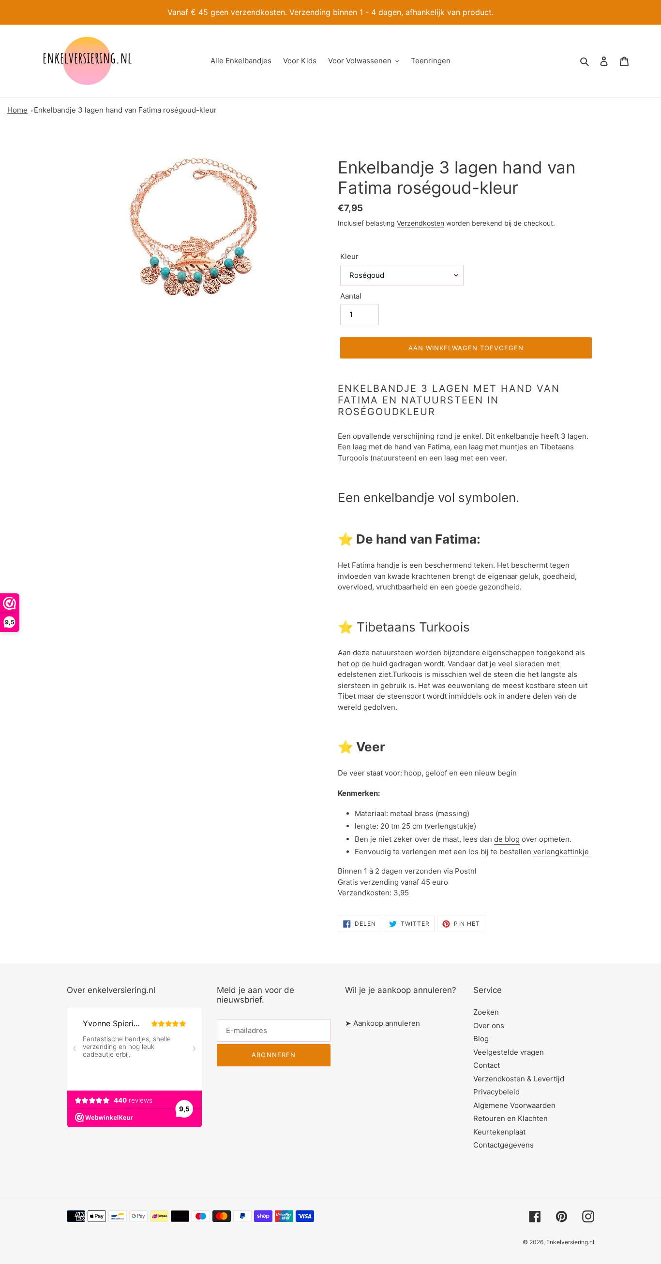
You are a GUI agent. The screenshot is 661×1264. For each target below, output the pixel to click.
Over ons (488, 1025)
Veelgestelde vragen (508, 1052)
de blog (507, 839)
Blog (481, 1038)
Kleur (349, 256)
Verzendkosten (420, 223)
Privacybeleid (496, 1091)
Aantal (350, 296)
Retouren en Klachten (510, 1118)
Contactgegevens (503, 1144)
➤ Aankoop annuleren (382, 1023)
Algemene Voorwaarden (514, 1105)
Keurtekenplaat (499, 1131)
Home (17, 110)
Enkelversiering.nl (570, 1242)
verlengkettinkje (561, 851)
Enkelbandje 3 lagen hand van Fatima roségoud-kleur (125, 110)
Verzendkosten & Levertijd (518, 1078)
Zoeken (486, 1012)
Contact (486, 1065)
